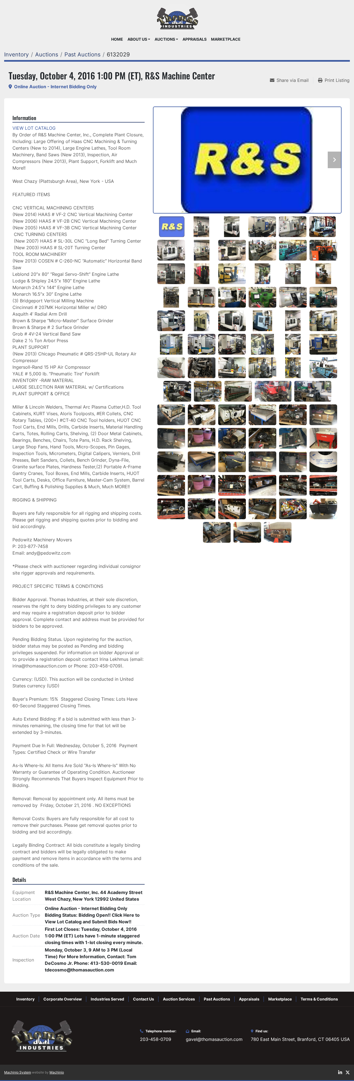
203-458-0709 (155, 1039)
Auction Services (179, 999)
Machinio (57, 1072)
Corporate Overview (62, 999)
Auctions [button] (165, 39)
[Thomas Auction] (41, 1035)
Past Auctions (217, 999)
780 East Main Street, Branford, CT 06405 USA (300, 1039)
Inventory (25, 999)
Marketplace (226, 39)
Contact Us (143, 999)
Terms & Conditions (319, 999)
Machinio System (17, 1072)
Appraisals (195, 39)
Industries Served (107, 999)
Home (117, 39)
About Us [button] (137, 39)
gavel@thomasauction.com (214, 1039)
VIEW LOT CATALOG (34, 128)
